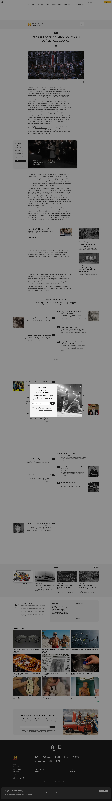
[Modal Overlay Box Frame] (56, 400)
